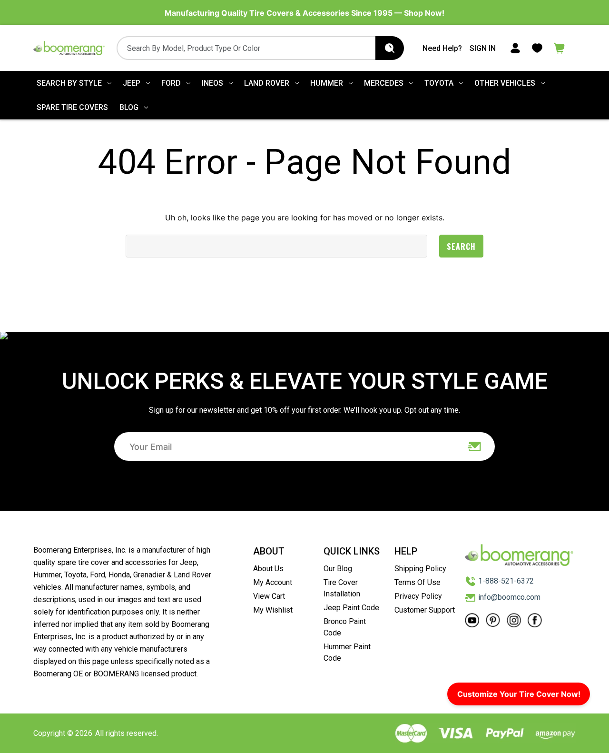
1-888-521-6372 (506, 580)
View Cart (269, 596)
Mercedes (383, 83)
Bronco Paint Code (345, 627)
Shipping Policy (420, 568)
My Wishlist (273, 609)
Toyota (438, 83)
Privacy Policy (418, 596)
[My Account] (515, 47)
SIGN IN (483, 48)
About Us (268, 568)
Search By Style (69, 83)
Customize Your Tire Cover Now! (518, 694)
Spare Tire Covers (72, 107)
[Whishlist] (537, 47)
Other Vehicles (504, 83)
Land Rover (266, 83)
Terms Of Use (417, 582)
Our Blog (338, 568)
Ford (171, 83)
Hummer (326, 83)
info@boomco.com (509, 597)
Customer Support (424, 609)
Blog (128, 107)
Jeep (131, 83)
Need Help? (442, 48)
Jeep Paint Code (351, 607)
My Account (272, 582)
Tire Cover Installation (342, 588)
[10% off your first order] (475, 446)
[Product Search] (389, 48)
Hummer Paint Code (347, 652)
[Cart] (559, 47)
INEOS (212, 83)
